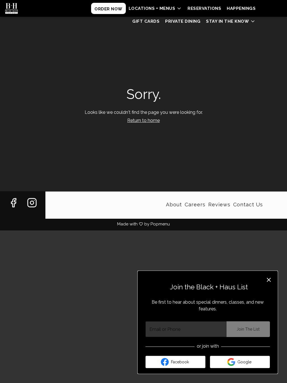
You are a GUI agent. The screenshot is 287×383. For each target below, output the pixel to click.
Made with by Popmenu (85, 224)
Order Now (108, 8)
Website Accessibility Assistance (88, 203)
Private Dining (182, 21)
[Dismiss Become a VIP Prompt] (269, 280)
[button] (155, 8)
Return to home (143, 120)
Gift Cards (145, 21)
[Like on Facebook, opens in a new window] (13, 209)
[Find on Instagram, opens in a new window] (32, 209)
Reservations (204, 8)
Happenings (241, 8)
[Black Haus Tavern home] (29, 8)
